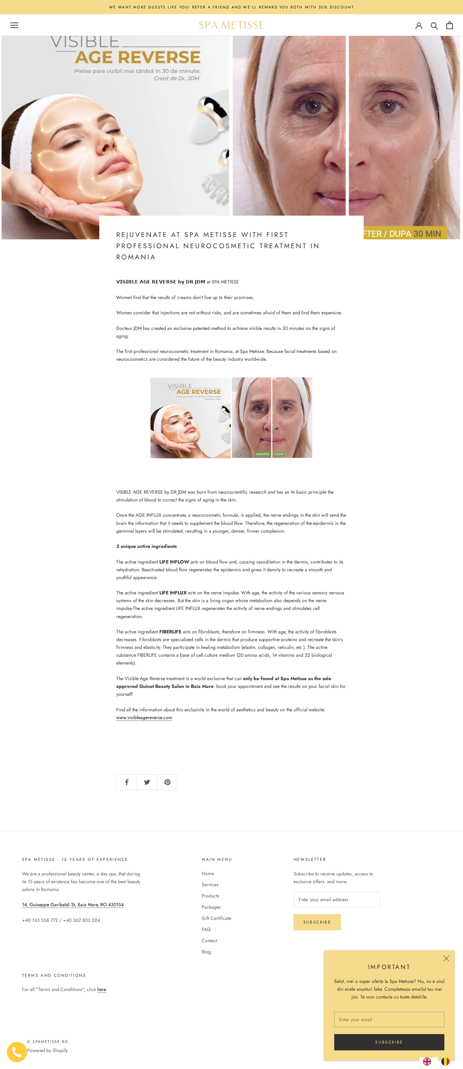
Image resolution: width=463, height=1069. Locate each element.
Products (210, 895)
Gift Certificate (216, 918)
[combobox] (429, 1061)
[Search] (434, 25)
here (101, 989)
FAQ (206, 929)
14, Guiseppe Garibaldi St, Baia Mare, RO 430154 (73, 904)
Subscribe (389, 1042)
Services (210, 884)
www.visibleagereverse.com (144, 717)
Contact (209, 940)
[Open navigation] (14, 25)
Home (208, 873)
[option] (447, 1061)
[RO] (447, 1061)
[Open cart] (449, 25)
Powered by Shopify (47, 1050)
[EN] (429, 1061)
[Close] (446, 958)
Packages (211, 907)
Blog (206, 951)
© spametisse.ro (47, 1041)
